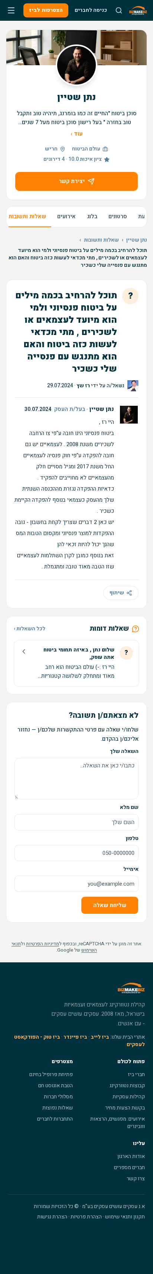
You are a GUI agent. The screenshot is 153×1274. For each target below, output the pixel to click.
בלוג (92, 216)
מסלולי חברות (58, 1097)
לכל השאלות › (29, 629)
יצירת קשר (72, 181)
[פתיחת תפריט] (11, 10)
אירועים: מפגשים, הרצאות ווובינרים (117, 1122)
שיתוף (117, 593)
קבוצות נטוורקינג (127, 1085)
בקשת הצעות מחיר (125, 1108)
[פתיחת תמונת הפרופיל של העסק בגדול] (76, 65)
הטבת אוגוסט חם (55, 1085)
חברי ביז (136, 1074)
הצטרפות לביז (46, 10)
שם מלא (129, 807)
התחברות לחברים (55, 1119)
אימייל (131, 869)
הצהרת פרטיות (86, 1217)
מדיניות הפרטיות (42, 943)
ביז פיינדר (75, 1037)
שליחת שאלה (109, 905)
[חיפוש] (119, 10)
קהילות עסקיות (129, 1097)
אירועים (66, 216)
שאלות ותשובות (27, 216)
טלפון (132, 838)
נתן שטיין (136, 240)
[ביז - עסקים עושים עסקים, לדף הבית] (138, 10)
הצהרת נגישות (52, 1217)
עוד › (76, 134)
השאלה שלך (124, 751)
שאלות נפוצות (57, 1108)
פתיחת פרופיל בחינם (51, 1074)
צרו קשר (136, 1178)
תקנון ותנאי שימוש (125, 1217)
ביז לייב (100, 1037)
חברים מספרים (129, 1167)
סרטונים (117, 216)
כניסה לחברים (91, 10)
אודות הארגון (131, 1156)
